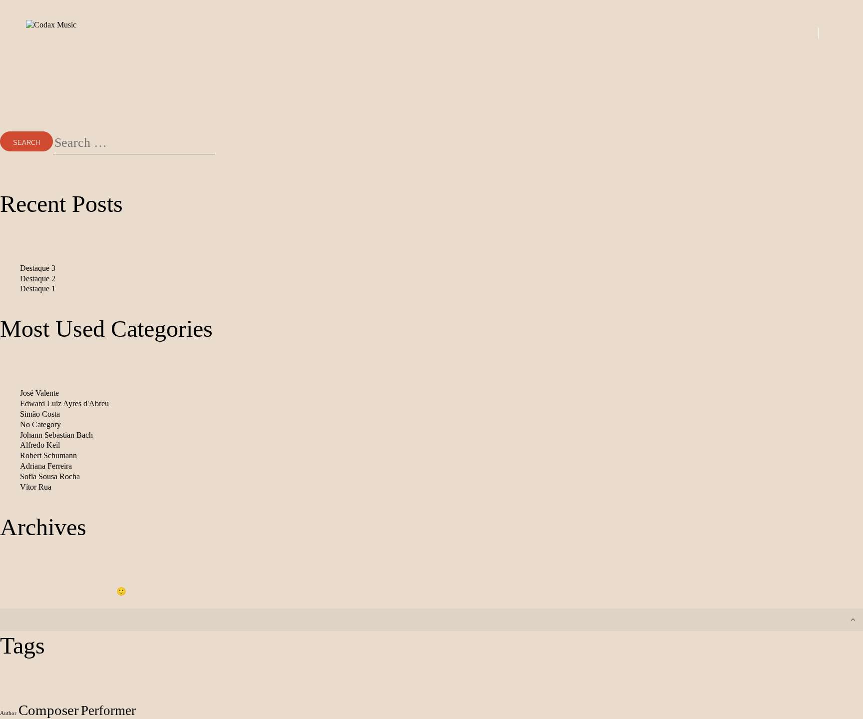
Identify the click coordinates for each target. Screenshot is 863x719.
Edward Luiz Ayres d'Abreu (64, 403)
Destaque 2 (37, 278)
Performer (108, 710)
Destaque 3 (37, 268)
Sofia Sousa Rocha (50, 476)
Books (482, 32)
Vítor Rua (35, 487)
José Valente (39, 393)
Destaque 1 (37, 288)
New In (330, 32)
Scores (433, 32)
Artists (532, 32)
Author (8, 713)
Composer (48, 710)
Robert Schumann (48, 455)
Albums (382, 32)
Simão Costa (40, 414)
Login (766, 33)
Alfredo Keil (40, 445)
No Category (40, 424)
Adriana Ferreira (46, 466)
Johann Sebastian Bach (56, 435)
